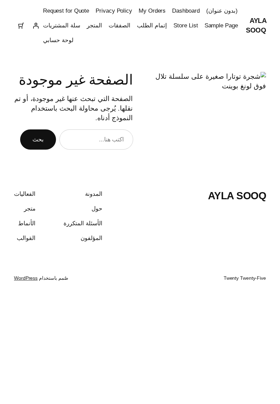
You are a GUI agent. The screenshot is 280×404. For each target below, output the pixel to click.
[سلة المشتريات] (21, 25)
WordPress (26, 278)
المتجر (94, 25)
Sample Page (221, 25)
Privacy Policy (114, 11)
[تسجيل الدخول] (35, 25)
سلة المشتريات (61, 25)
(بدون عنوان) (222, 11)
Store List (185, 25)
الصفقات (119, 25)
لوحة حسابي (58, 40)
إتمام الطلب (152, 25)
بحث (38, 139)
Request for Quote (66, 11)
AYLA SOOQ (237, 195)
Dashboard (185, 11)
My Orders (152, 11)
